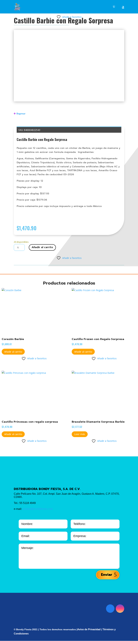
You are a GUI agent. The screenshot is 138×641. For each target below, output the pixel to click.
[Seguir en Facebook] (110, 608)
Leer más (79, 434)
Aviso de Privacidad (88, 629)
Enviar (106, 574)
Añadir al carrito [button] (13, 351)
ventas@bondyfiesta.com (38, 508)
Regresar (20, 113)
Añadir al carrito (42, 247)
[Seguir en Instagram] (120, 608)
